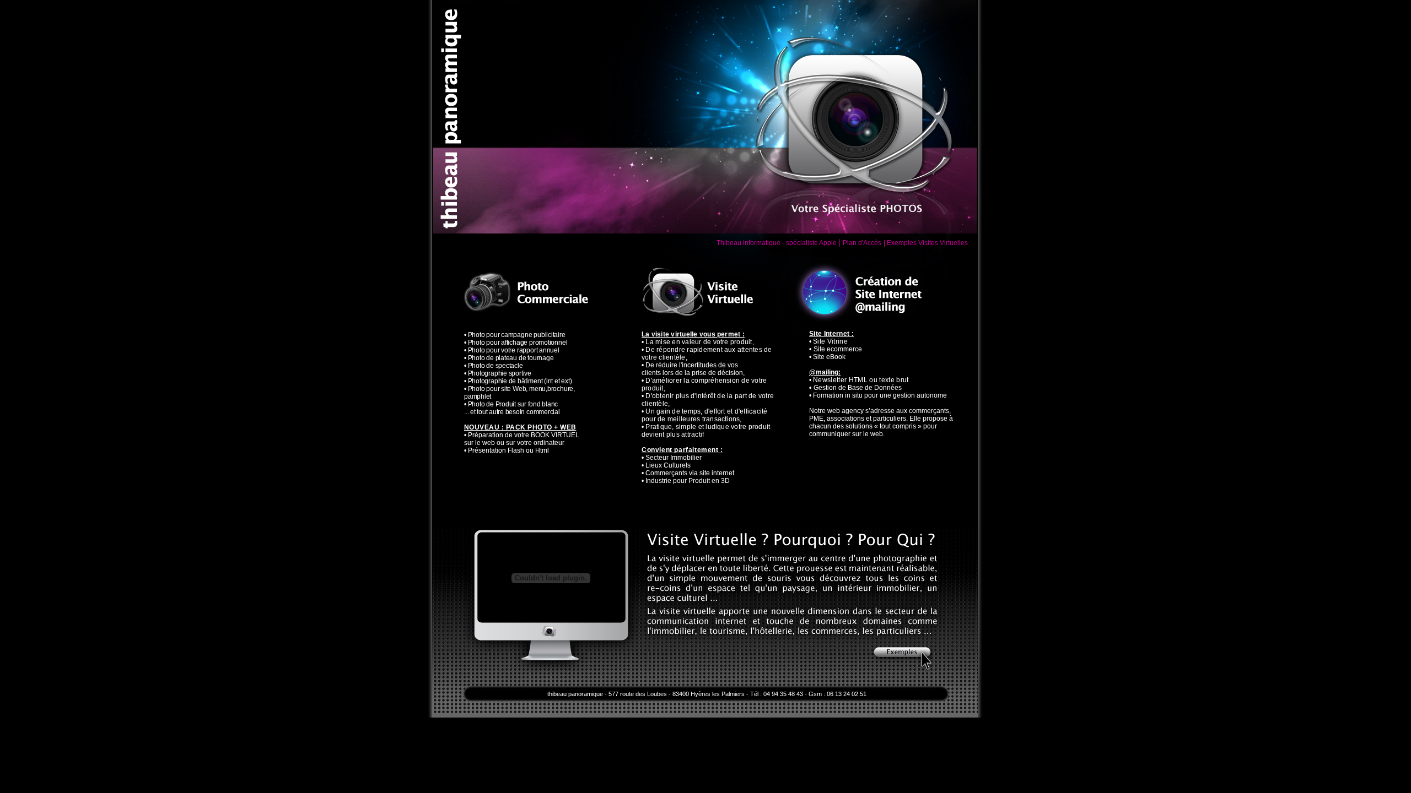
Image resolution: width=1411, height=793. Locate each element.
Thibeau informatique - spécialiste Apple (777, 243)
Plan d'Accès (862, 243)
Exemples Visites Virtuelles (927, 243)
